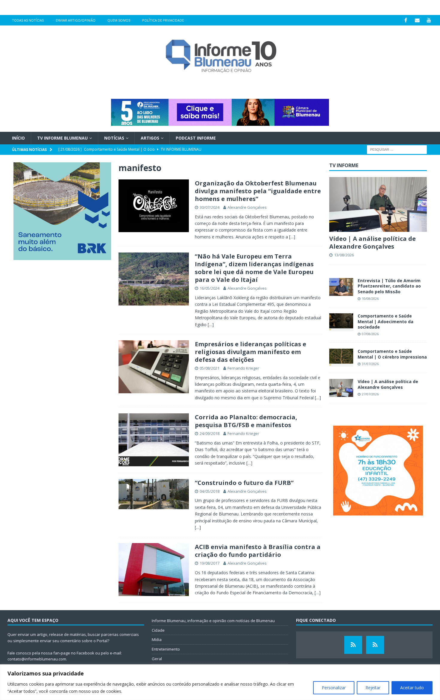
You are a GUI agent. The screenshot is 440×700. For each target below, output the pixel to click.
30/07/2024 (209, 207)
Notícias (114, 138)
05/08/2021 (209, 368)
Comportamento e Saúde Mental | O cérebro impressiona (392, 353)
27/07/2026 (370, 394)
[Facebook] (405, 20)
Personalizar (334, 687)
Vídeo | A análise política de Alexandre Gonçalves (372, 242)
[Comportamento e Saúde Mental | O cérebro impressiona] (341, 358)
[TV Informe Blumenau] (353, 645)
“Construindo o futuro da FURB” (244, 483)
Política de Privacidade (163, 20)
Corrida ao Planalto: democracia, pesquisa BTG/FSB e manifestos (246, 421)
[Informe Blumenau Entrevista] (375, 645)
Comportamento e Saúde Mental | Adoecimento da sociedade (385, 321)
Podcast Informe (196, 138)
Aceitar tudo (412, 687)
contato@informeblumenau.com (36, 659)
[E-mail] (417, 20)
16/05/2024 (209, 288)
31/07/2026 (370, 364)
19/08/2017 (209, 563)
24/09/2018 (209, 433)
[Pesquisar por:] (397, 149)
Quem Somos (118, 20)
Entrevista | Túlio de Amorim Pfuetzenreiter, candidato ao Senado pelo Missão (389, 286)
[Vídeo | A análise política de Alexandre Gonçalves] (378, 204)
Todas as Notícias (28, 20)
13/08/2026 (344, 255)
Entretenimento (166, 649)
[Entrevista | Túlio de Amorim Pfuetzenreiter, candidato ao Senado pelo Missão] (341, 287)
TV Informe (343, 165)
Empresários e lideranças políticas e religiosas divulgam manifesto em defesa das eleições (250, 352)
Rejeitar (372, 687)
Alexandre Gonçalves (247, 207)
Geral (157, 658)
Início (18, 138)
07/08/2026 (370, 334)
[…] (292, 237)
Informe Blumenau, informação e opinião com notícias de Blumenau (213, 620)
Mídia (157, 639)
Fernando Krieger (243, 368)
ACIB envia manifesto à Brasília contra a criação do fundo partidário (258, 551)
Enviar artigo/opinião (75, 20)
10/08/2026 (370, 298)
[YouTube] (429, 20)
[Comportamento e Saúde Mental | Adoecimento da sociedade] (341, 322)
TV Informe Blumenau (62, 138)
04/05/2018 (209, 491)
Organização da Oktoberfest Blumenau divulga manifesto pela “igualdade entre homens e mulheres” (258, 191)
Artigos (150, 138)
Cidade (158, 630)
